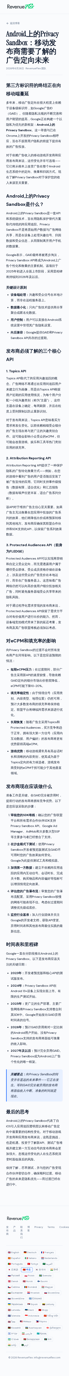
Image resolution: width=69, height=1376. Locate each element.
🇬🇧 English (13, 1252)
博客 (28, 1228)
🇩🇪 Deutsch (30, 1252)
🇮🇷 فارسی (27, 1333)
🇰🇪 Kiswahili (14, 1327)
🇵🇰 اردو (24, 1345)
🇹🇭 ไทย (11, 1321)
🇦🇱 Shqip (43, 1310)
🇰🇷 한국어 (40, 1269)
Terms (51, 1227)
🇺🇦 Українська (15, 1304)
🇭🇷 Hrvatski (33, 1292)
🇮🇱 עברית (12, 1333)
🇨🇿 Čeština (14, 1287)
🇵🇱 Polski (29, 1275)
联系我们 (21, 1232)
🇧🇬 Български (15, 1292)
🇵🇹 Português (15, 1263)
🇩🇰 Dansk (13, 1281)
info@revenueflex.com (47, 1357)
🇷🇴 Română (30, 1287)
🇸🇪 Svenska (45, 1275)
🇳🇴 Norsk (28, 1281)
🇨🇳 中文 (27, 1269)
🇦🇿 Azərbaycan (33, 1327)
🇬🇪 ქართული (53, 1327)
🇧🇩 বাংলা (47, 1339)
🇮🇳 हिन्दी (54, 1269)
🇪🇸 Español (14, 1258)
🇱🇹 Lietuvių (48, 1304)
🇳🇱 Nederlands (49, 1258)
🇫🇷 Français (47, 1252)
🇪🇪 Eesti (29, 1310)
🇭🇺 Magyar (47, 1287)
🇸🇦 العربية (47, 1263)
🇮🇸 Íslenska (14, 1315)
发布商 (7, 1230)
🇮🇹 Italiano (31, 1258)
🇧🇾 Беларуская (31, 1339)
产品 (14, 1228)
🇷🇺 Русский (14, 1275)
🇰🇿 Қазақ (41, 1333)
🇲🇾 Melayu (25, 1321)
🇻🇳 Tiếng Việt (51, 1315)
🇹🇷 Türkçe (32, 1263)
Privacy (38, 1227)
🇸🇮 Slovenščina (16, 1298)
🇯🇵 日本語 (13, 1269)
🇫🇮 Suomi (42, 1281)
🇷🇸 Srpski (32, 1304)
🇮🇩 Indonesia (32, 1315)
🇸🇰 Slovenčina (51, 1292)
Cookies (64, 1227)
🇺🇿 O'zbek (13, 1339)
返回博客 (15, 23)
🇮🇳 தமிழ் (12, 1345)
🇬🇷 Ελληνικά (35, 1298)
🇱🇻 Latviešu (14, 1310)
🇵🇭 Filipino (41, 1321)
